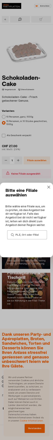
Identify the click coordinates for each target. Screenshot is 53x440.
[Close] (48, 187)
